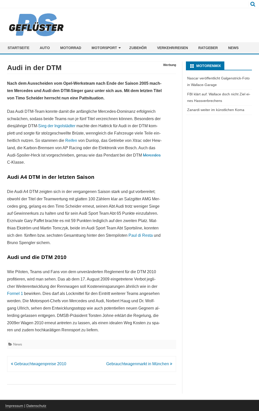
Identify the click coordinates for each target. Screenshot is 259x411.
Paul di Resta (140, 235)
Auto (45, 48)
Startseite (18, 48)
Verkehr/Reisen (172, 48)
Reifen (71, 140)
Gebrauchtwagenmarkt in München (138, 364)
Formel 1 (15, 293)
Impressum (14, 406)
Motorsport (104, 48)
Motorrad (70, 48)
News (233, 48)
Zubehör (138, 48)
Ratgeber (208, 48)
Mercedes (152, 155)
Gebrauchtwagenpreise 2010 (39, 364)
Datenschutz (36, 406)
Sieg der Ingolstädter (56, 126)
